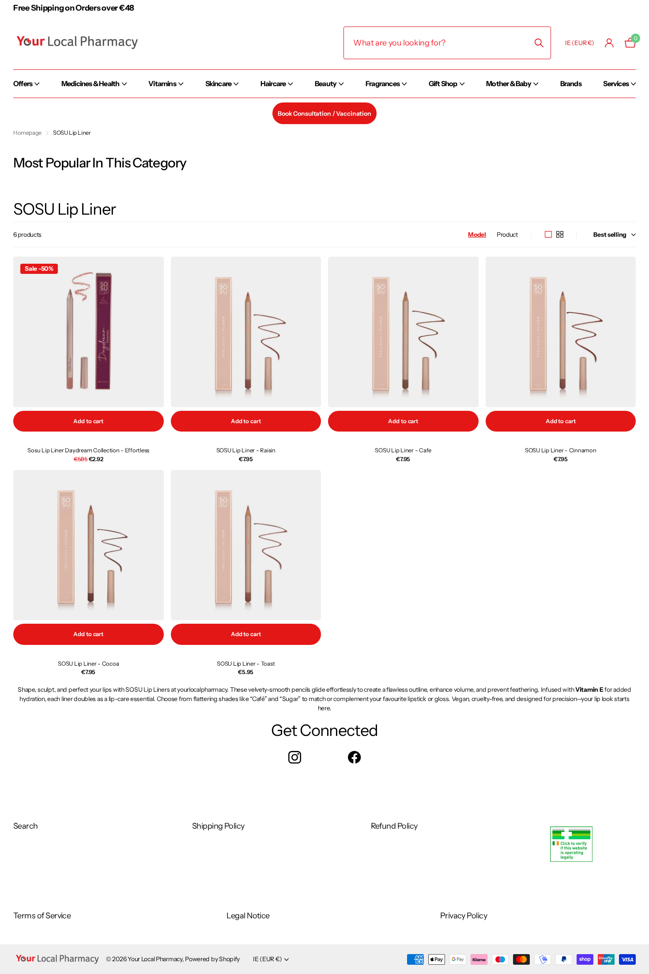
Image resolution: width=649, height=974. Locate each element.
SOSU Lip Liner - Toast (246, 663)
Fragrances (383, 83)
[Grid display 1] (548, 234)
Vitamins (162, 83)
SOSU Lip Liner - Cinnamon (560, 450)
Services (616, 83)
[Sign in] (609, 43)
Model (477, 235)
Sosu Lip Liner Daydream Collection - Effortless (88, 450)
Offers (22, 83)
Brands (570, 83)
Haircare (273, 83)
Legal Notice (248, 916)
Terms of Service (42, 916)
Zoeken (539, 43)
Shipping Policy (218, 826)
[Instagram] (294, 757)
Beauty (325, 83)
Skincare (218, 83)
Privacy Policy (463, 916)
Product (507, 235)
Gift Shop (443, 83)
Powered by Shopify (212, 959)
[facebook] (354, 757)
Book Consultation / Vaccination (324, 113)
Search (25, 826)
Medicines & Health (90, 83)
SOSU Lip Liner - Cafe (403, 450)
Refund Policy (394, 826)
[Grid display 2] (559, 234)
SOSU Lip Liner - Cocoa (88, 663)
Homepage (27, 132)
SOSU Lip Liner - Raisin (245, 450)
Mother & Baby (508, 83)
